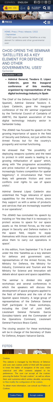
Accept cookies (36, 395)
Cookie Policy (16, 395)
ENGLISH (23, 2)
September (11, 34)
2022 (35, 32)
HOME (7, 32)
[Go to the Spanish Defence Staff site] (30, 7)
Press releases (25, 32)
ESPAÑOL (10, 2)
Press (14, 32)
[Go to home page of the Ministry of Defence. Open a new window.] (10, 7)
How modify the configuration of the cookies (24, 382)
